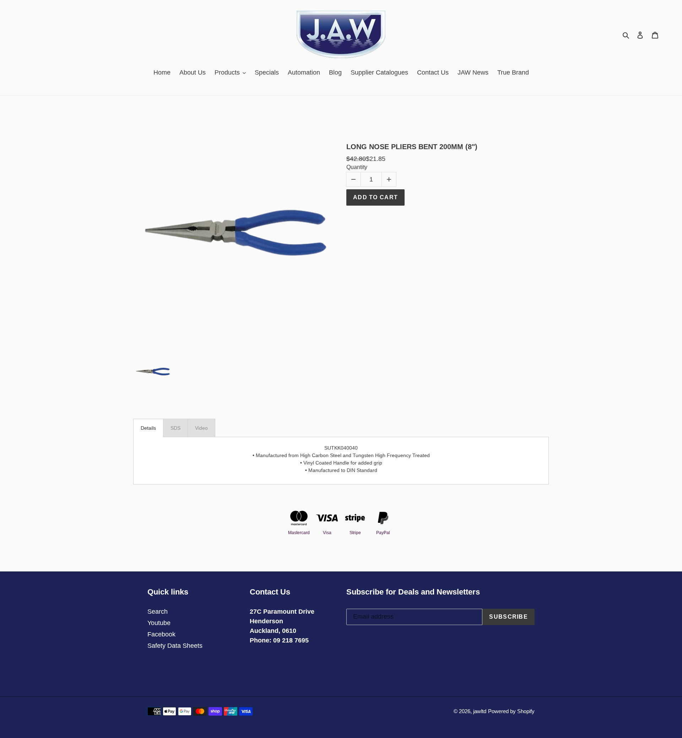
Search (157, 611)
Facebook (161, 634)
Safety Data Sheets (174, 645)
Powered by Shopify (511, 711)
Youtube (158, 622)
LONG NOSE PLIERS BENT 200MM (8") (411, 147)
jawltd (479, 711)
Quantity (356, 167)
